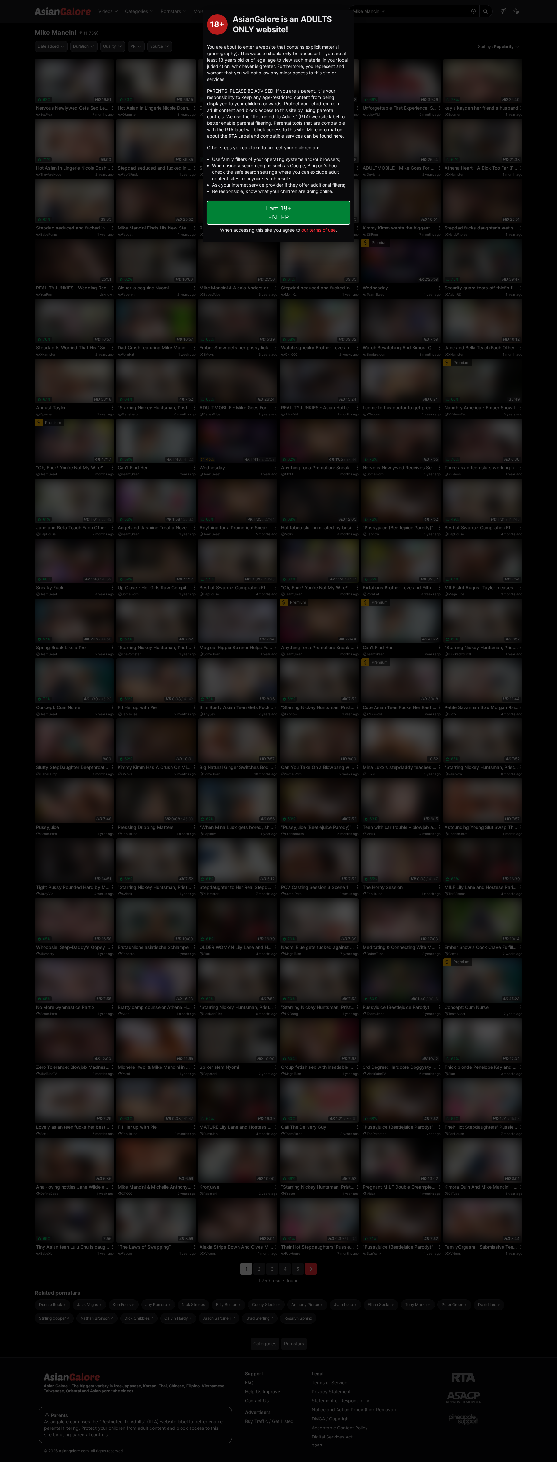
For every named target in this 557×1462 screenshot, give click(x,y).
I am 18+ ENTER (278, 212)
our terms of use (318, 230)
